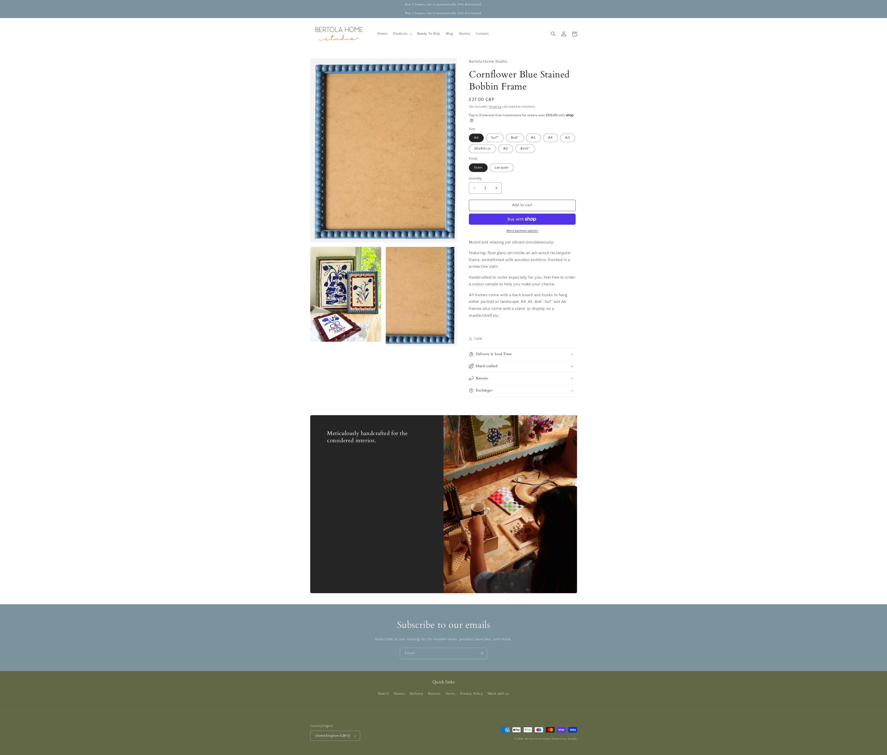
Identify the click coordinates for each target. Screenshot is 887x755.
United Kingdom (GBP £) (332, 736)
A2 (505, 148)
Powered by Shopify (564, 738)
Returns (434, 694)
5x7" (494, 138)
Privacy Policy (471, 694)
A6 (476, 138)
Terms (450, 694)
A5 (533, 138)
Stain (478, 167)
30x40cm (482, 148)
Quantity (475, 178)
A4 (550, 138)
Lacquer (501, 167)
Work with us (498, 694)
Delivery (416, 694)
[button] (402, 34)
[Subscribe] (481, 653)
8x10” (525, 148)
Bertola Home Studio (538, 738)
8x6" (515, 138)
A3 (567, 138)
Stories (399, 694)
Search (383, 694)
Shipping (495, 106)
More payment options (522, 230)
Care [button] (478, 339)
